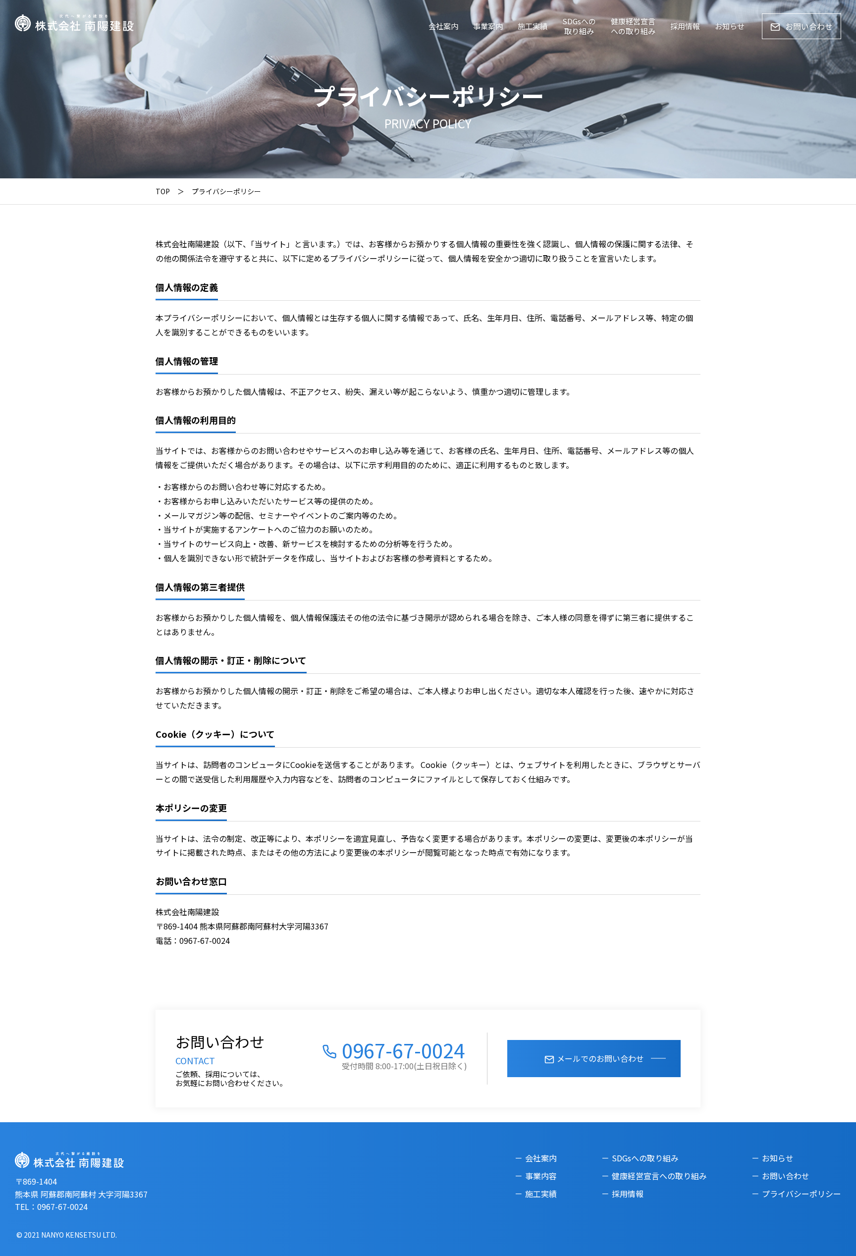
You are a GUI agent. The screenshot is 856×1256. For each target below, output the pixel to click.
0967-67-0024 (403, 1050)
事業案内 (488, 26)
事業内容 (541, 1176)
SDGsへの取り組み (579, 26)
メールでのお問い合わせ (600, 1058)
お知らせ (730, 26)
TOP (163, 191)
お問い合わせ (809, 26)
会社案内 (443, 26)
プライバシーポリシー (801, 1194)
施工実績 (532, 26)
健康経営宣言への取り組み (633, 26)
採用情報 (685, 26)
